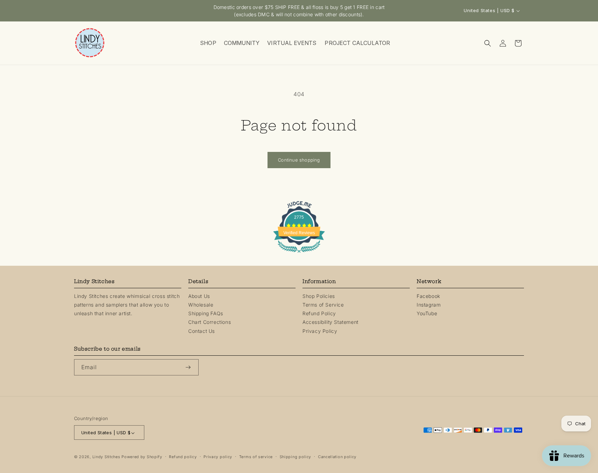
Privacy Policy (319, 331)
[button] (208, 43)
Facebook (428, 296)
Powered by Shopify (141, 457)
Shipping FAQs (205, 313)
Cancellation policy (337, 457)
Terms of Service (323, 305)
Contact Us (201, 331)
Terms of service (256, 457)
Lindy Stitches (106, 457)
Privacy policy (217, 457)
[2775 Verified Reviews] (299, 253)
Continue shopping (299, 160)
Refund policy (183, 457)
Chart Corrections (209, 322)
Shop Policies (318, 296)
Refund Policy (319, 313)
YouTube (427, 313)
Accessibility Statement (330, 322)
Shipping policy (295, 457)
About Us (199, 296)
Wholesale (200, 305)
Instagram (429, 305)
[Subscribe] (190, 367)
